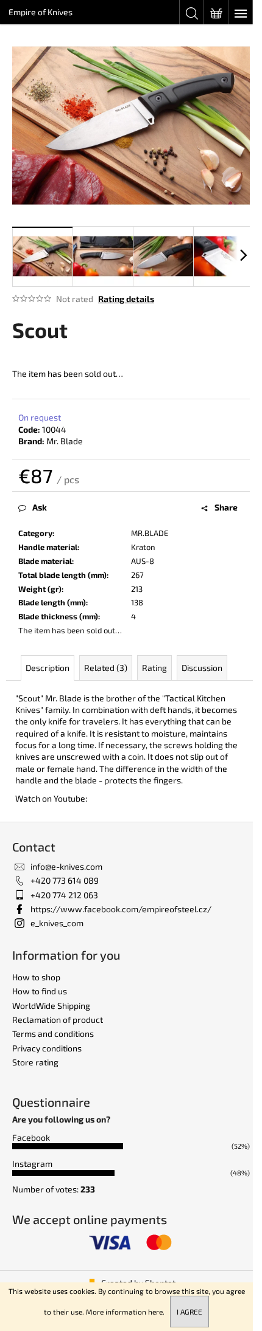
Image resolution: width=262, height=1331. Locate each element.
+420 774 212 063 (64, 895)
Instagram (32, 1163)
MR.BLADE (149, 533)
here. (156, 1311)
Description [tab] (47, 667)
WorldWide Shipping (51, 1005)
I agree (189, 1311)
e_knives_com (56, 923)
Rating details (126, 299)
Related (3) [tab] (105, 667)
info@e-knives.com (66, 866)
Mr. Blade (64, 441)
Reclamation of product (57, 1019)
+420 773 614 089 (64, 880)
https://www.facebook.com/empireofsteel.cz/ (120, 909)
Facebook (31, 1137)
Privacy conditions (47, 1048)
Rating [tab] (154, 667)
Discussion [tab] (202, 667)
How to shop (36, 977)
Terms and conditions (53, 1033)
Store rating (35, 1062)
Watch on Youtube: (51, 798)
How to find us (39, 991)
